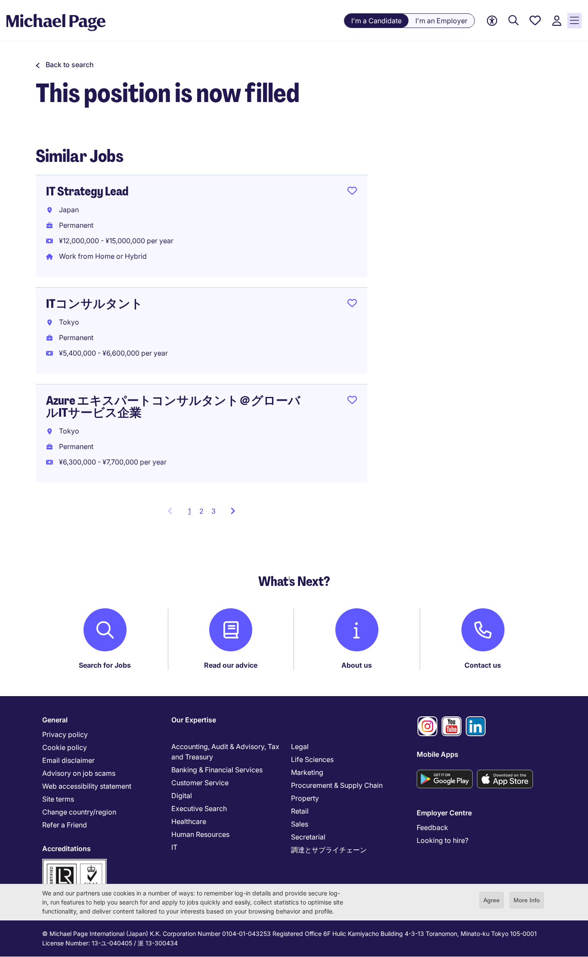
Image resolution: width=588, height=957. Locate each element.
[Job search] (513, 21)
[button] (65, 64)
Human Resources (200, 834)
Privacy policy (65, 734)
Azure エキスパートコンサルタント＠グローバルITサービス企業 (173, 407)
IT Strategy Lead (87, 191)
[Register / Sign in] (556, 21)
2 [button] (201, 511)
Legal (300, 746)
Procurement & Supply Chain (337, 785)
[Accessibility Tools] (492, 20)
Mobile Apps (437, 754)
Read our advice (230, 665)
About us (356, 665)
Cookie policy (64, 747)
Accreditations (66, 848)
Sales (299, 824)
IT (174, 847)
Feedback (432, 827)
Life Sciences (312, 759)
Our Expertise (193, 719)
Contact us (482, 665)
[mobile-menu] (574, 20)
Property (305, 798)
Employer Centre (444, 812)
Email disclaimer (68, 760)
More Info (527, 900)
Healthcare (188, 821)
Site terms (58, 799)
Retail (300, 811)
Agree (491, 900)
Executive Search (199, 808)
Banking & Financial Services (217, 769)
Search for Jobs (105, 665)
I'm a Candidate (376, 20)
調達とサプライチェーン (329, 850)
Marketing (307, 772)
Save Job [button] (352, 192)
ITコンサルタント (94, 304)
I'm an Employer (441, 20)
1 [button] (191, 513)
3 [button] (213, 511)
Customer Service (200, 782)
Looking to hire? (442, 840)
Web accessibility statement (86, 786)
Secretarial (308, 837)
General (55, 719)
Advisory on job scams (78, 773)
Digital (181, 795)
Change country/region (79, 812)
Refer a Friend (64, 825)
